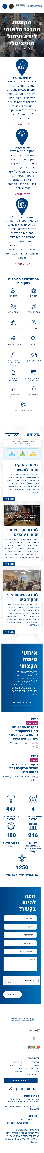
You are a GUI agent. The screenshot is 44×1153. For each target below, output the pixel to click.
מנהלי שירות (33, 394)
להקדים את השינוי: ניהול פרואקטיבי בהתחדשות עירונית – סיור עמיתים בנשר (22, 1100)
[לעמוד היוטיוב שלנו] (28, 1089)
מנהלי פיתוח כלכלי (23, 410)
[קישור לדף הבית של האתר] (21, 1019)
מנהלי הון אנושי (34, 312)
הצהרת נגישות (22, 1129)
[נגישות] (10, 1089)
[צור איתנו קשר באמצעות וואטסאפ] (34, 1089)
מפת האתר (34, 1129)
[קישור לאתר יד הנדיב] (34, 1039)
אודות (36, 1065)
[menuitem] (31, 1062)
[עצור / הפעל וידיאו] (40, 23)
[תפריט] (4, 6)
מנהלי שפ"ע (13, 312)
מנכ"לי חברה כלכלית (13, 395)
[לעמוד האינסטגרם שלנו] (22, 1089)
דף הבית (35, 1062)
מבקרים (33, 344)
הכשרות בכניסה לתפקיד (32, 1070)
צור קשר (18, 1071)
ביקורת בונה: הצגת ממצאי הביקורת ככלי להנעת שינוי (22, 1108)
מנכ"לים (33, 296)
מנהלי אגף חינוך (34, 360)
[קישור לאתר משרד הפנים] (34, 1030)
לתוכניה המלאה (21, 702)
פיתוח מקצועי (33, 1074)
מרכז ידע (18, 1062)
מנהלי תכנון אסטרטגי (13, 379)
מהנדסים (13, 296)
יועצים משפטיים (13, 328)
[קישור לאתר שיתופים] (34, 1047)
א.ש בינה (35, 1139)
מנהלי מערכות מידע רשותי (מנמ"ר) (33, 379)
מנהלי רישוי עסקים (13, 344)
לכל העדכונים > (12, 435)
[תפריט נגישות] (11, 6)
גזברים (34, 328)
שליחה (11, 994)
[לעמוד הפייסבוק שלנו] (16, 1089)
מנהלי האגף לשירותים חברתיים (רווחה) (13, 362)
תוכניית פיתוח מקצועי (16, 1067)
